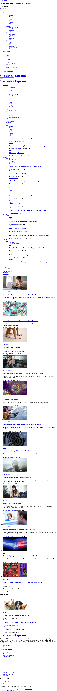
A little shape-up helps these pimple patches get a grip (19, 529)
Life (7, 14)
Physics (8, 109)
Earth (7, 32)
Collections (8, 55)
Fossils (10, 19)
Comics (8, 60)
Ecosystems (11, 20)
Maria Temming (26, 183)
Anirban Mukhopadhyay (16, 148)
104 (7, 591)
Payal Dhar (7, 484)
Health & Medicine (13, 27)
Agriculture (11, 38)
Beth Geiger (7, 632)
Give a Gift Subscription (8, 655)
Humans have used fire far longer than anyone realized (25, 166)
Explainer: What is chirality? (12, 347)
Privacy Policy (11, 690)
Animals (11, 15)
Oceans (10, 36)
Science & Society (10, 121)
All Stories (8, 54)
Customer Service (7, 656)
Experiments (9, 59)
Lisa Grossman (14, 224)
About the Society (7, 681)
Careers (5, 684)
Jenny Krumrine (8, 588)
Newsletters (5, 675)
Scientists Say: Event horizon (17, 228)
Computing (11, 46)
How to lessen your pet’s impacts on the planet (23, 138)
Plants (10, 18)
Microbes (11, 22)
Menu (4, 52)
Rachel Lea (13, 176)
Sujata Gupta (8, 327)
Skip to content (3, 0)
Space (7, 40)
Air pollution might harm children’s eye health (17, 477)
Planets (10, 42)
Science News (6, 51)
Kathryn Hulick (8, 354)
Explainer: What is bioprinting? (18, 255)
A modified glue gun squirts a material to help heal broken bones (22, 556)
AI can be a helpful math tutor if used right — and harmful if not (29, 248)
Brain (10, 16)
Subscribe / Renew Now (6, 9)
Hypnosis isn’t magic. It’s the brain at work (16, 451)
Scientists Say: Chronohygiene (12, 503)
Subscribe (5, 652)
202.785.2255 (28, 689)
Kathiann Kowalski (9, 301)
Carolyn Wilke (22, 238)
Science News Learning (8, 646)
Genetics (11, 23)
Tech (7, 44)
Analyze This (9, 62)
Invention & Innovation (11, 67)
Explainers (8, 56)
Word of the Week (10, 58)
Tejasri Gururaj (14, 257)
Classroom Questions (11, 68)
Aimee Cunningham (15, 183)
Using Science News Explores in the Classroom (14, 672)
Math (7, 119)
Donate (1, 74)
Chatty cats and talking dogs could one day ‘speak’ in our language (29, 262)
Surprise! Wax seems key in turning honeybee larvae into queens (28, 146)
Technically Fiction (10, 63)
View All (11, 24)
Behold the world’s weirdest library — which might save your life (22, 582)
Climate (11, 35)
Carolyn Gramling (15, 213)
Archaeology (12, 30)
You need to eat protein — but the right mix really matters (20, 321)
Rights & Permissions (8, 674)
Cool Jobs (8, 66)
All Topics (5, 12)
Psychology (11, 28)
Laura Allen (13, 141)
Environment (12, 34)
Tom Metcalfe (14, 169)
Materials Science (13, 110)
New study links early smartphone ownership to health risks (21, 294)
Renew (4, 653)
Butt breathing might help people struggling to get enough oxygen (23, 373)
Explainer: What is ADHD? (17, 174)
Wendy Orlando (14, 250)
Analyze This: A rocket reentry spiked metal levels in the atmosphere (29, 235)
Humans (8, 26)
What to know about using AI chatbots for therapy (24, 181)
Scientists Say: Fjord (15, 203)
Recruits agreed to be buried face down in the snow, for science (22, 424)
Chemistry (8, 118)
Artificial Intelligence (14, 47)
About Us (5, 70)
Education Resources (8, 71)
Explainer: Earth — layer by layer (13, 629)
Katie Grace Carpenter (16, 155)
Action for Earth (10, 64)
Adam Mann (13, 238)
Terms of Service (4, 690)
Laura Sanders (14, 265)
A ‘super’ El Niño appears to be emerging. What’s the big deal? (28, 210)
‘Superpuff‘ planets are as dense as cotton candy (23, 221)
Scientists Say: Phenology (16, 153)
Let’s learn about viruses (10, 399)
